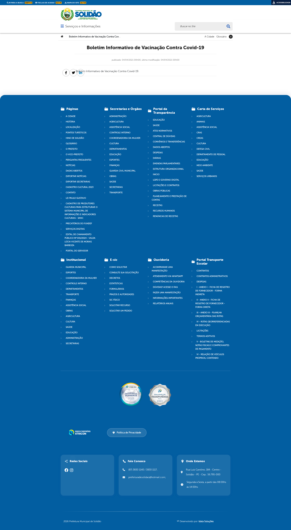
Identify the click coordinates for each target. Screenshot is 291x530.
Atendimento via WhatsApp (168, 276)
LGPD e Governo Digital (166, 180)
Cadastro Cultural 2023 (80, 187)
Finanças (114, 165)
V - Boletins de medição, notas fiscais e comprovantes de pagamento (212, 345)
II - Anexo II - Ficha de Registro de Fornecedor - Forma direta (210, 303)
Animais (201, 122)
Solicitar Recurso (119, 305)
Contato (70, 192)
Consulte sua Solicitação (124, 272)
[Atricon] (80, 432)
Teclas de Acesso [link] (49, 3)
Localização (73, 127)
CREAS (200, 138)
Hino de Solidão (75, 138)
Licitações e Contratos (166, 185)
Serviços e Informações (82, 26)
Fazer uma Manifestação (167, 292)
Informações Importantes (167, 298)
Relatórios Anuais (163, 303)
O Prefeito (71, 149)
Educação (115, 154)
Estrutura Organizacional (168, 169)
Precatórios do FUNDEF (79, 223)
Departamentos (118, 149)
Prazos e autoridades (121, 294)
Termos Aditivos (206, 336)
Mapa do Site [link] (76, 3)
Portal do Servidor (77, 251)
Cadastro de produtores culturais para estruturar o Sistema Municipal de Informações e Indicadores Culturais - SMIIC (81, 210)
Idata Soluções (206, 521)
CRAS (199, 132)
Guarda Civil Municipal (122, 171)
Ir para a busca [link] (20, 3)
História (70, 122)
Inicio (156, 174)
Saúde (112, 182)
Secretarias (116, 187)
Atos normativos (162, 131)
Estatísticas (116, 283)
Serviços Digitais (75, 229)
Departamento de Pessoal (211, 154)
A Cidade (209, 36)
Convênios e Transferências (169, 142)
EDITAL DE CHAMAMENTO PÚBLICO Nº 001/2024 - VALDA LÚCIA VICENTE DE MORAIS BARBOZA (80, 239)
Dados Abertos (161, 147)
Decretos (114, 278)
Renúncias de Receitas (165, 216)
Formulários (116, 289)
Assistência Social (119, 127)
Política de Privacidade (129, 432)
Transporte (116, 192)
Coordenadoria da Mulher (124, 138)
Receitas (157, 205)
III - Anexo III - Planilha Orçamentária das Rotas (209, 314)
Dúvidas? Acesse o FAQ (165, 287)
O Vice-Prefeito (74, 154)
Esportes (114, 160)
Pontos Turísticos (76, 132)
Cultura (114, 143)
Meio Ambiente (205, 165)
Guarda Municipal (76, 267)
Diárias (157, 158)
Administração (117, 116)
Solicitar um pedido (120, 311)
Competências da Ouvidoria (169, 282)
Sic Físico (114, 300)
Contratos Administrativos (212, 276)
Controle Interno (119, 132)
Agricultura (116, 122)
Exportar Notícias (76, 176)
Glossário (221, 36)
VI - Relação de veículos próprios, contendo (209, 356)
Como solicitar (118, 267)
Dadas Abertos (74, 171)
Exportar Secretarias (78, 182)
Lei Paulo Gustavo (76, 198)
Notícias (70, 165)
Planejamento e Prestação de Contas (169, 198)
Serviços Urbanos (207, 176)
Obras (112, 176)
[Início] (62, 36)
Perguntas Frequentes (78, 160)
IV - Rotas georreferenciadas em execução (212, 323)
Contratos (203, 271)
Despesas (158, 152)
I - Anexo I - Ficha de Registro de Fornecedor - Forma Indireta (212, 291)
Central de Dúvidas (164, 136)
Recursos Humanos (164, 211)
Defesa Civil (203, 149)
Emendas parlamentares (166, 163)
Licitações (202, 331)
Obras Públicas (161, 191)
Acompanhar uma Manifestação (162, 269)
